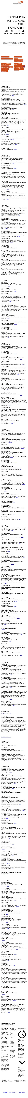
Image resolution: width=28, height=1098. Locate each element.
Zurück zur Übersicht (6, 713)
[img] (18, 2)
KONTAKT (5, 1092)
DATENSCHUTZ (12, 1092)
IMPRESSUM (20, 1092)
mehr (13, 95)
